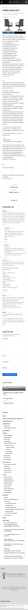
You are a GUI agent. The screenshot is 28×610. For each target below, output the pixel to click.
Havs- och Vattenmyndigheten (11, 499)
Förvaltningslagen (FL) (10, 503)
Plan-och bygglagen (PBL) (11, 513)
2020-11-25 (12, 17)
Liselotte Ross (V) (8, 484)
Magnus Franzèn (10, 447)
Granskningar (6, 423)
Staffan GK (6, 17)
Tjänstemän (5, 520)
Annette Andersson (14, 7)
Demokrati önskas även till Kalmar (11, 387)
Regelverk (5, 495)
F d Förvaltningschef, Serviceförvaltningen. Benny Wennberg (14, 530)
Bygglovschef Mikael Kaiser (10, 522)
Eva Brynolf (6, 466)
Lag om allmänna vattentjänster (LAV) (14, 509)
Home (3, 7)
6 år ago (9, 211)
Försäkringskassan (7, 421)
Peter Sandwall (7, 470)
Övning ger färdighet (8, 398)
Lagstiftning (7, 501)
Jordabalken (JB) (9, 505)
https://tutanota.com (7, 178)
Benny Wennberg (7, 437)
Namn (4, 355)
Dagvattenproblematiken (10, 428)
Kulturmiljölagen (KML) (10, 507)
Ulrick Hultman (8, 453)
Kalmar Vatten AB (9, 445)
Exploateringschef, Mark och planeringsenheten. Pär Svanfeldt (12, 525)
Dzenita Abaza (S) (8, 477)
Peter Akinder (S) (8, 490)
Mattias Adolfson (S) (9, 488)
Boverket (6, 497)
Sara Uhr (9, 449)
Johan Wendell (7, 441)
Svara (5, 224)
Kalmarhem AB (6, 430)
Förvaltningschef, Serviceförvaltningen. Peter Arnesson (13, 545)
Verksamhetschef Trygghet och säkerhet (13, 558)
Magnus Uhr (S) (7, 486)
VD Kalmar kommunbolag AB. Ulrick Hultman (14, 552)
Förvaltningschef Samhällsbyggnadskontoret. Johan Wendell (14, 540)
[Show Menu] (1, 2)
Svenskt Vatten (7, 515)
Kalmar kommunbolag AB (10, 443)
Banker (4, 416)
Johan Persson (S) (8, 482)
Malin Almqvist (7, 468)
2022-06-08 (6, 395)
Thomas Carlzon (8, 472)
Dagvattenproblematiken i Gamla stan (12, 418)
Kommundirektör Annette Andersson (12, 550)
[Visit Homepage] (14, 2)
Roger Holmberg (7, 492)
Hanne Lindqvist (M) (8, 479)
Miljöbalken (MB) (9, 511)
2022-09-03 (6, 389)
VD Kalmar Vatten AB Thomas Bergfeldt (13, 556)
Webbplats (4, 367)
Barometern (7, 426)
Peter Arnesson (7, 459)
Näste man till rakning (8, 403)
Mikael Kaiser (7, 455)
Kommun (7, 7)
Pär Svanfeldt (7, 457)
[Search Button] (26, 2)
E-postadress (6, 361)
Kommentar (5, 338)
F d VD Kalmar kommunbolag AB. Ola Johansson (12, 535)
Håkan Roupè (7, 439)
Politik (4, 474)
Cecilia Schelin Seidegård (10, 464)
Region (4, 518)
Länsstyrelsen (6, 462)
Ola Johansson (8, 451)
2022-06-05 (6, 400)
